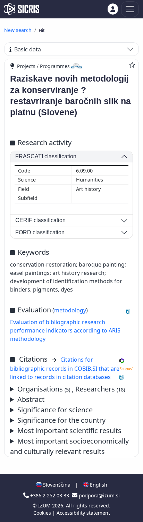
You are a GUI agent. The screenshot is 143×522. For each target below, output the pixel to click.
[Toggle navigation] (130, 9)
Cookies (42, 513)
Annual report (65, 431)
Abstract (30, 399)
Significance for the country (61, 420)
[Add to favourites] (132, 65)
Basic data (27, 49)
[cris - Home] (21, 9)
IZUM (45, 505)
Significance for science (55, 409)
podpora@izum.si (98, 495)
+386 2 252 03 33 (49, 495)
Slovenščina (56, 484)
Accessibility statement (83, 513)
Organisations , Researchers (71, 389)
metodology (70, 310)
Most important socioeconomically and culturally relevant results (69, 446)
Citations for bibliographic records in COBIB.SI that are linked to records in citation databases (64, 368)
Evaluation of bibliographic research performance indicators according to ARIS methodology (65, 330)
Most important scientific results (69, 430)
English (98, 484)
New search (18, 30)
